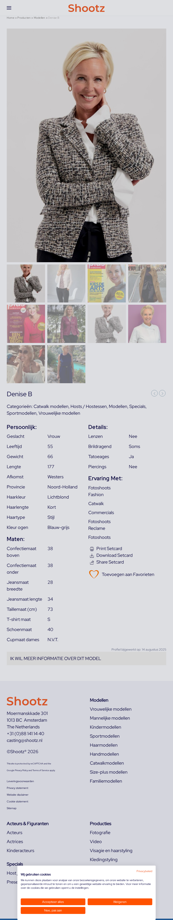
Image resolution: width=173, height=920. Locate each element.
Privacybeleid (144, 871)
